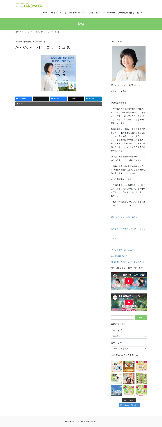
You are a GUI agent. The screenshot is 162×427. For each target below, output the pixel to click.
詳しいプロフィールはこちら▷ (124, 217)
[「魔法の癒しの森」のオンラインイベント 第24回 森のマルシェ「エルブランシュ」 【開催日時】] (128, 390)
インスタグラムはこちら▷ (122, 250)
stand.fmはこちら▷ (119, 256)
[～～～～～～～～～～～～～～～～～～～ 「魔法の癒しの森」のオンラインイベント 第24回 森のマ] (141, 390)
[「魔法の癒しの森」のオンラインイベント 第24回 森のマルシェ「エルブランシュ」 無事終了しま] (141, 378)
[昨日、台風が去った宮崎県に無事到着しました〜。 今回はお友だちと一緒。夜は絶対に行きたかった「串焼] (116, 390)
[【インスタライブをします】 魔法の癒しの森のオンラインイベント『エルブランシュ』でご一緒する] (128, 366)
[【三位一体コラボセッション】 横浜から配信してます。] (128, 378)
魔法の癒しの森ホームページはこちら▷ (128, 262)
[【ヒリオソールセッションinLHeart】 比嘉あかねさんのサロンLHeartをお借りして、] (116, 378)
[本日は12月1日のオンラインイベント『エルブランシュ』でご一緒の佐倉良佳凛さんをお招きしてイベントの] (116, 366)
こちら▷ (115, 238)
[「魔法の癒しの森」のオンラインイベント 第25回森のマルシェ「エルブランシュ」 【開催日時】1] (141, 366)
